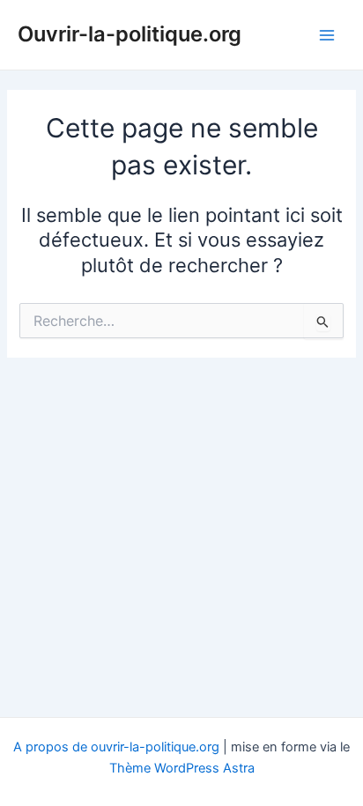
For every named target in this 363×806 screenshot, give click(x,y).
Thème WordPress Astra (182, 768)
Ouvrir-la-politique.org (129, 34)
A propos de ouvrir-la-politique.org (116, 747)
